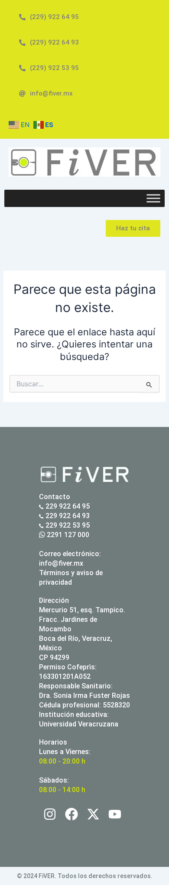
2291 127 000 (67, 535)
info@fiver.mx (61, 563)
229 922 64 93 (68, 516)
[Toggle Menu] (153, 198)
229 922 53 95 (68, 525)
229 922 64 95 (68, 506)
